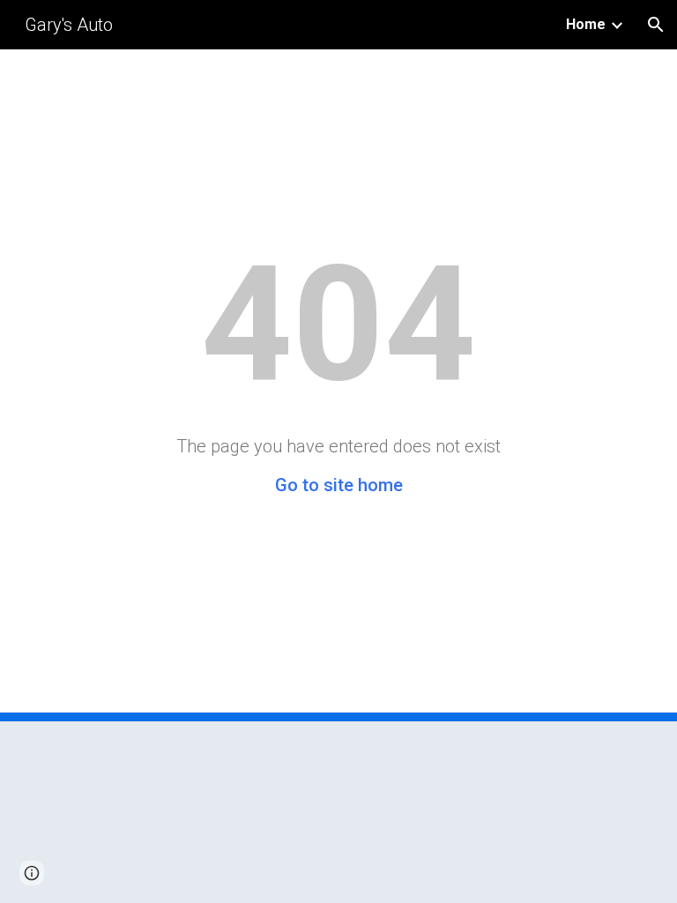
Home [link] (586, 24)
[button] (656, 25)
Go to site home (339, 485)
